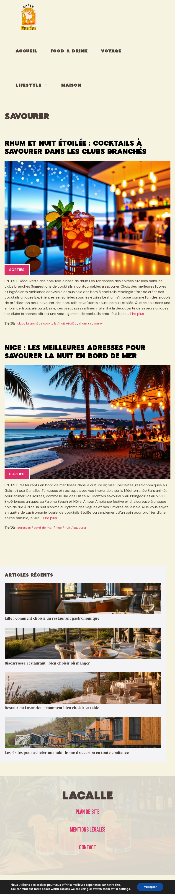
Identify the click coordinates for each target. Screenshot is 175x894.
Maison (71, 85)
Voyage (111, 51)
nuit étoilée (67, 323)
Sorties (16, 269)
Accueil (26, 51)
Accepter (150, 887)
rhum (83, 323)
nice (59, 528)
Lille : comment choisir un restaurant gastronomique (52, 618)
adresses (24, 528)
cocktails (50, 323)
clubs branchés (28, 323)
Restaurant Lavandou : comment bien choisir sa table (52, 708)
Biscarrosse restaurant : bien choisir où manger (47, 663)
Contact (87, 847)
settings (124, 889)
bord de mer (43, 528)
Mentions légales (87, 829)
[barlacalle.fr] (28, 17)
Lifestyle (29, 85)
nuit (67, 528)
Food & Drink (69, 51)
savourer (96, 323)
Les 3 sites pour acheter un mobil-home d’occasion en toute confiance (67, 752)
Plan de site (88, 812)
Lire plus (137, 313)
